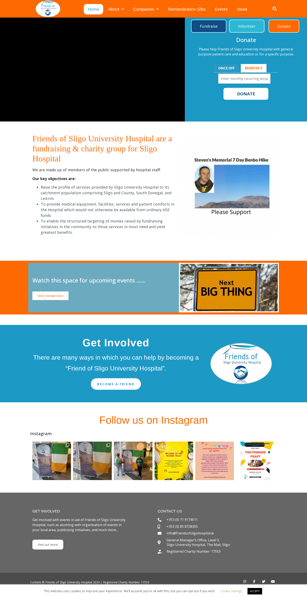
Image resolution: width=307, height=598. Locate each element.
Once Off (226, 68)
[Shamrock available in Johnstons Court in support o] (92, 461)
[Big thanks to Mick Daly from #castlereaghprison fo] (51, 461)
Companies (143, 9)
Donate (246, 94)
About (113, 9)
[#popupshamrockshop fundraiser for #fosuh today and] (133, 461)
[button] (208, 26)
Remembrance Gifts (187, 9)
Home (93, 9)
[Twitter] (263, 581)
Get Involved (116, 343)
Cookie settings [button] (231, 591)
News (242, 9)
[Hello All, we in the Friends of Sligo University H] (174, 461)
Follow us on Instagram (153, 420)
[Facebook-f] (254, 581)
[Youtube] (273, 581)
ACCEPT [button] (255, 591)
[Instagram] (244, 581)
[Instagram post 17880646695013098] (255, 461)
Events (221, 9)
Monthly (253, 68)
